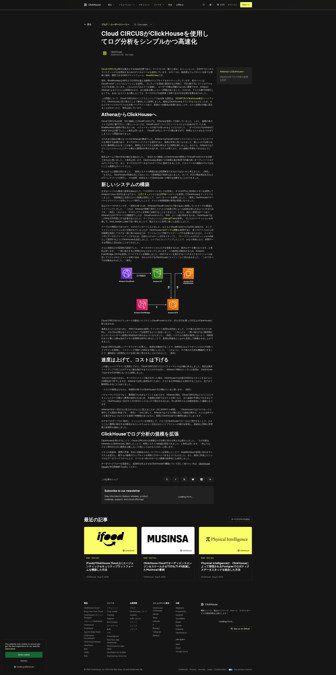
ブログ (104, 24)
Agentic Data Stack (92, 632)
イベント (133, 622)
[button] (24, 667)
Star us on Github (242, 629)
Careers (133, 615)
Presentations (113, 636)
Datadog (179, 629)
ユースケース (112, 625)
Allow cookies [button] (24, 654)
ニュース (133, 625)
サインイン (232, 5)
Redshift (179, 615)
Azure (178, 648)
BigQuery (180, 608)
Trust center (112, 611)
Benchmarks (112, 622)
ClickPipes (88, 645)
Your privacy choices (243, 669)
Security (201, 669)
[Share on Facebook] (201, 479)
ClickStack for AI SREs (116, 652)
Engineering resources (117, 656)
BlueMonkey (152, 75)
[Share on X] (184, 479)
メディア (133, 629)
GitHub (156, 614)
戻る (87, 24)
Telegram (157, 632)
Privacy (193, 669)
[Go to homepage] (93, 4)
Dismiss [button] (23, 661)
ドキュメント (112, 608)
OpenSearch (181, 633)
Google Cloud (182, 651)
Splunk (179, 625)
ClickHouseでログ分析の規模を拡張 (234, 78)
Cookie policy (220, 669)
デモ (109, 633)
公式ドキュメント (146, 194)
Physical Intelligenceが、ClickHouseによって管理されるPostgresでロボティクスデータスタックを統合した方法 (225, 566)
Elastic (178, 622)
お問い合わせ (135, 618)
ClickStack (88, 628)
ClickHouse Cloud (91, 608)
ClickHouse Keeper (92, 642)
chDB (86, 652)
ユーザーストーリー (120, 24)
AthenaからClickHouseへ (232, 71)
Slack (155, 618)
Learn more (10, 648)
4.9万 (222, 5)
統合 (86, 649)
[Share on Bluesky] (193, 479)
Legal (210, 669)
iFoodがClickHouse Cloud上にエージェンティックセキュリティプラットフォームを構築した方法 (110, 566)
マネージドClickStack (93, 621)
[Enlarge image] (157, 290)
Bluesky (156, 628)
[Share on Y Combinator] (175, 479)
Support (110, 618)
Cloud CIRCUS (108, 69)
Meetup (156, 635)
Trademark (183, 669)
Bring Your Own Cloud (93, 611)
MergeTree (169, 218)
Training (110, 615)
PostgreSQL (181, 611)
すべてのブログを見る (240, 519)
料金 (86, 656)
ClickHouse (116, 52)
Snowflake (180, 618)
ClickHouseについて (138, 611)
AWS (178, 644)
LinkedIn (156, 621)
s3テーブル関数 (170, 230)
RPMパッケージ (169, 194)
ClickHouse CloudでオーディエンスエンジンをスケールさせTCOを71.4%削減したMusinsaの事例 (168, 566)
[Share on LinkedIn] (210, 479)
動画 (109, 629)
